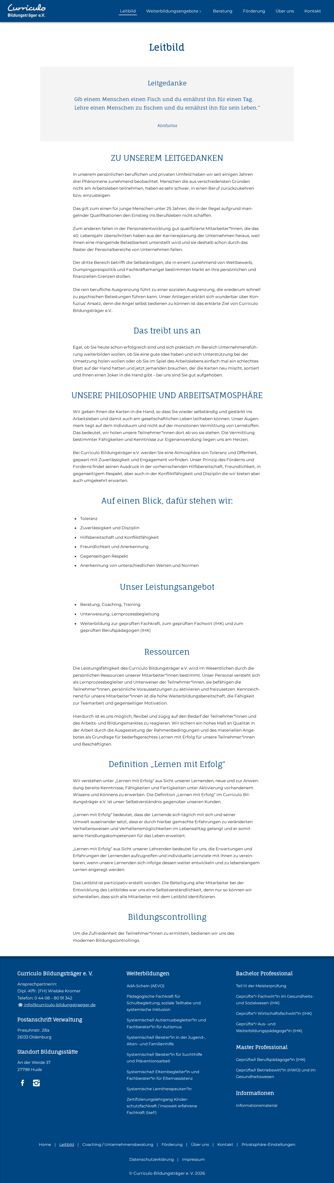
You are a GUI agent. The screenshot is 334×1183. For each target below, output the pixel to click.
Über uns (285, 11)
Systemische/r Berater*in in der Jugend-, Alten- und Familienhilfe (166, 1040)
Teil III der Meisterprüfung (261, 986)
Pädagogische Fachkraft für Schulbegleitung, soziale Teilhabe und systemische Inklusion (164, 1003)
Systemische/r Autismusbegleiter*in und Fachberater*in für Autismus (166, 1023)
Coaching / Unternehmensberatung (117, 1144)
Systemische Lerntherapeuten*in (159, 1089)
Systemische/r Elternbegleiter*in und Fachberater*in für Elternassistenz (163, 1075)
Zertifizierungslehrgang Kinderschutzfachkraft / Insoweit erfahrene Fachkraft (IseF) (162, 1106)
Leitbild (128, 11)
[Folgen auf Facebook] (22, 1083)
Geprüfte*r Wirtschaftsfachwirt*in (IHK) (274, 1013)
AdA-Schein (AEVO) (145, 986)
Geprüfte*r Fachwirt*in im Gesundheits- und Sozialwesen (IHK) (275, 999)
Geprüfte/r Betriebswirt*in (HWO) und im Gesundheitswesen (276, 1073)
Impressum (193, 1159)
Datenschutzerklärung (151, 1159)
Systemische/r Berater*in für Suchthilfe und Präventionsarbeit (164, 1057)
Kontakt (312, 11)
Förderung (254, 11)
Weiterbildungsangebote (172, 11)
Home (45, 1144)
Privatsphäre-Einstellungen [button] (268, 1144)
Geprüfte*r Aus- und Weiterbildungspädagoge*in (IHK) (269, 1027)
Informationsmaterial (256, 1105)
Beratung (223, 11)
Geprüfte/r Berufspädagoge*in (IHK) (270, 1059)
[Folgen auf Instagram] (36, 1083)
